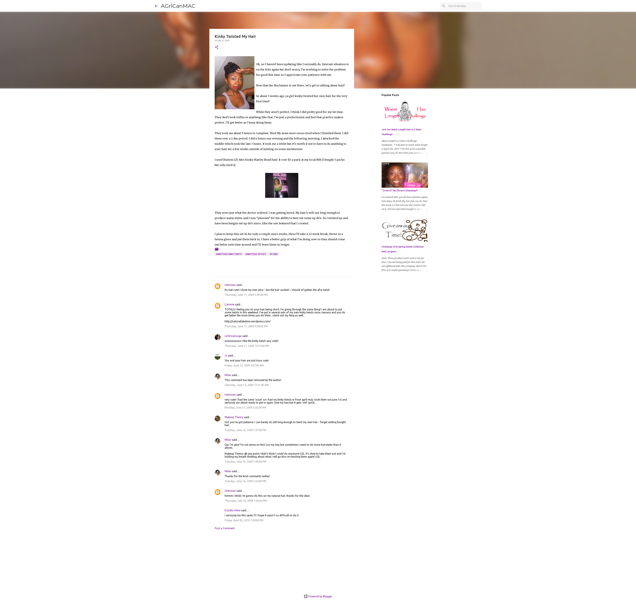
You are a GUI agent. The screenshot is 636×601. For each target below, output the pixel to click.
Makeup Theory (234, 417)
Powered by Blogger (320, 596)
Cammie (229, 304)
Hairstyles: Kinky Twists (229, 254)
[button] (217, 47)
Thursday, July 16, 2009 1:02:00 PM (246, 500)
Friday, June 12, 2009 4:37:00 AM (244, 365)
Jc (226, 355)
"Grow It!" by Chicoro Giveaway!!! (400, 190)
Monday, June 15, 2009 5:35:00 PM (245, 407)
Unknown (230, 284)
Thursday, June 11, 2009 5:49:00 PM (246, 294)
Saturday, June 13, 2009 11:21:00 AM (247, 384)
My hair (273, 254)
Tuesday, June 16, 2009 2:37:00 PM (245, 430)
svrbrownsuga (233, 335)
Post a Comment (225, 528)
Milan (228, 375)
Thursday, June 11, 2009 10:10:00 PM (247, 345)
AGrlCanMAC (178, 6)
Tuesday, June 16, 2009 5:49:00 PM (245, 461)
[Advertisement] (281, 563)
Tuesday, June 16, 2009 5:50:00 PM (245, 481)
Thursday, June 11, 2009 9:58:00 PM (246, 326)
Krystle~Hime (232, 510)
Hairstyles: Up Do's (256, 254)
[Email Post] (217, 250)
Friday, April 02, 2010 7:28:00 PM (244, 520)
